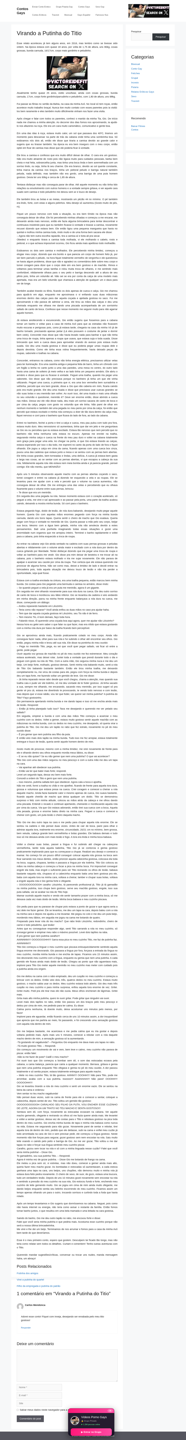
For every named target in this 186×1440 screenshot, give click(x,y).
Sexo (133, 96)
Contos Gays (84, 7)
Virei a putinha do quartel (30, 1279)
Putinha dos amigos (27, 1273)
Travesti (55, 15)
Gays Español (83, 15)
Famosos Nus (102, 15)
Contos (134, 129)
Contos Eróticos (39, 15)
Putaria (134, 87)
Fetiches (135, 73)
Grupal (134, 78)
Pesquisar (136, 31)
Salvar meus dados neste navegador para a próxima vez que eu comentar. (60, 1410)
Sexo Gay (99, 7)
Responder (26, 1328)
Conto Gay (136, 68)
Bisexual (68, 15)
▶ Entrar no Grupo (91, 1432)
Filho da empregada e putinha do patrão (38, 1286)
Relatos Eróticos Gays (142, 92)
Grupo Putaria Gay (64, 7)
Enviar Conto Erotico (41, 7)
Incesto (135, 82)
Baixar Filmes (138, 126)
